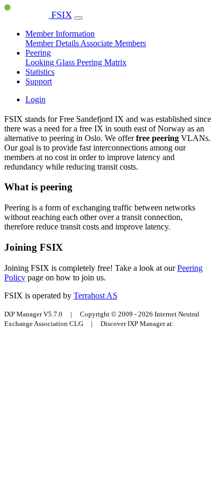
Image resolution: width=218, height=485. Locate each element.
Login (35, 99)
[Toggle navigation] (78, 18)
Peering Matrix (101, 62)
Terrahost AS (95, 295)
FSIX (60, 15)
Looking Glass (51, 62)
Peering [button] (38, 52)
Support (38, 81)
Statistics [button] (39, 71)
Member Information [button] (60, 33)
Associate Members (113, 43)
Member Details (52, 43)
